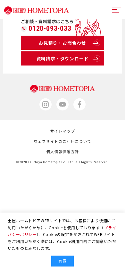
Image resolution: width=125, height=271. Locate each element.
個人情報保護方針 (62, 151)
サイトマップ (62, 131)
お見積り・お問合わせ (62, 42)
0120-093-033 (50, 28)
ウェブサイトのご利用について (62, 141)
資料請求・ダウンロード (63, 58)
